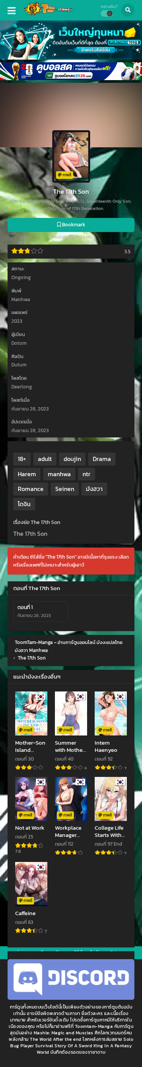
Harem (27, 473)
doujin (72, 458)
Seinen (64, 488)
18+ (22, 458)
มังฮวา (94, 488)
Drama (102, 458)
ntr (87, 473)
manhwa (59, 473)
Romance (31, 488)
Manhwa (20, 299)
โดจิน (24, 503)
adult (45, 458)
